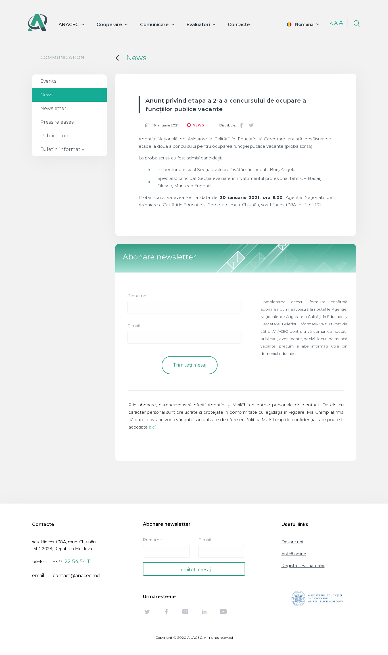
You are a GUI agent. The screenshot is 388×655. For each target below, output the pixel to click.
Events (48, 81)
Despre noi (292, 541)
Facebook (241, 125)
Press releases (57, 122)
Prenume (136, 295)
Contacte (239, 24)
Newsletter (53, 108)
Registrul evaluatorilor (303, 565)
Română (304, 24)
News (46, 94)
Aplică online (293, 553)
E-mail (133, 325)
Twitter (251, 125)
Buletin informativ (62, 149)
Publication (54, 135)
